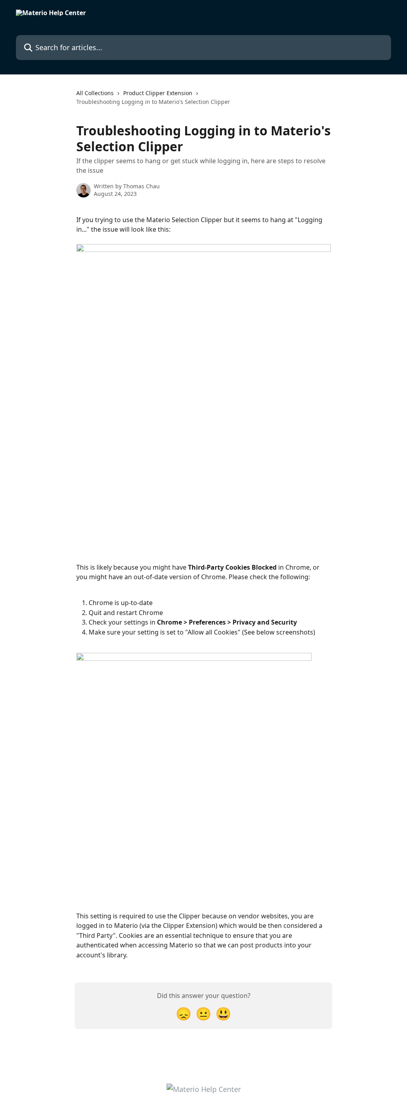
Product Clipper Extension (157, 93)
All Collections (95, 93)
